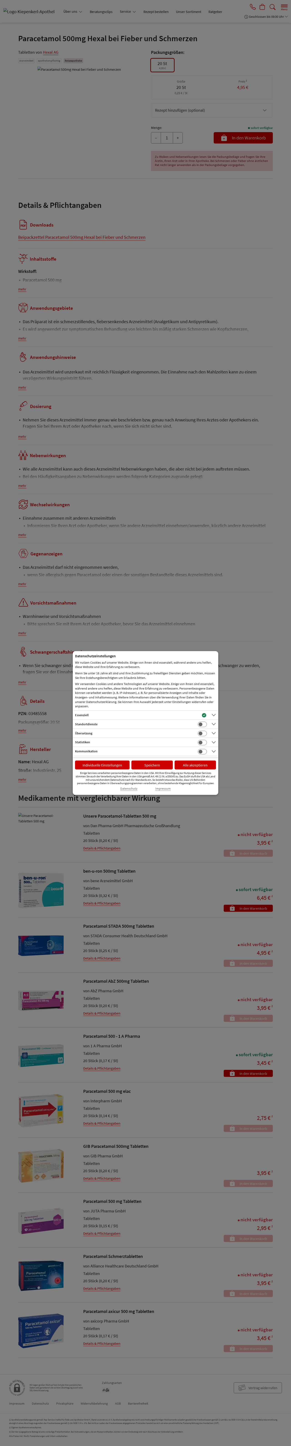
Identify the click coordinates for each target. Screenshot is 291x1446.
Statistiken (82, 742)
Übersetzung (83, 733)
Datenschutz (128, 789)
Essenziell (82, 715)
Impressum (163, 789)
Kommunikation (86, 751)
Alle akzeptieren (195, 765)
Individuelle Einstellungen (102, 765)
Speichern (152, 765)
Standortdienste (86, 724)
